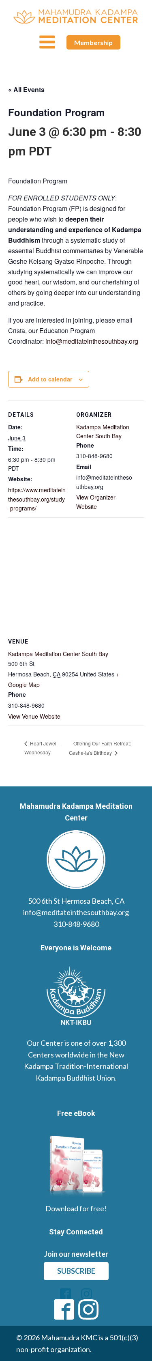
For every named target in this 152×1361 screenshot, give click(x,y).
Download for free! (76, 1208)
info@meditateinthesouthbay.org (91, 341)
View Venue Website (34, 716)
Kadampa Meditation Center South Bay (58, 654)
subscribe (76, 1270)
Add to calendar (50, 379)
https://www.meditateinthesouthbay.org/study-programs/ (37, 499)
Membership (93, 42)
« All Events (26, 89)
